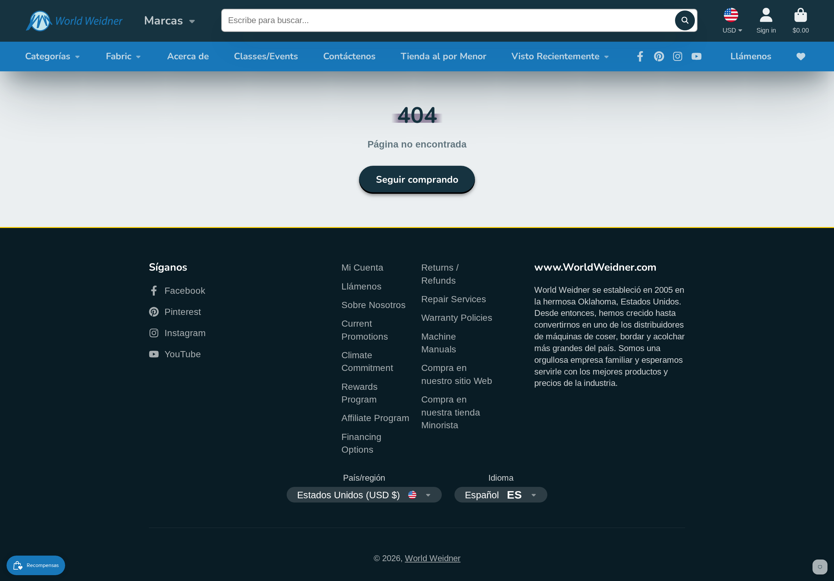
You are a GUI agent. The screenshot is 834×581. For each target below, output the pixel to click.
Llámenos (750, 56)
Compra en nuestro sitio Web (456, 374)
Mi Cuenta (362, 267)
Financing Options (361, 443)
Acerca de (188, 56)
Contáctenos (349, 56)
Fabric (118, 56)
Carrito (801, 21)
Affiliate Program (375, 418)
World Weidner (433, 558)
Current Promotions (364, 330)
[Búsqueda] (685, 20)
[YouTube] (696, 56)
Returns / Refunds (440, 273)
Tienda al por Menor (443, 56)
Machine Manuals (438, 343)
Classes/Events (266, 56)
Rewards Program (359, 393)
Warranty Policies (456, 318)
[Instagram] (677, 56)
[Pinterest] (659, 56)
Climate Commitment (367, 361)
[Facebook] (640, 56)
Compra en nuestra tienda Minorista (450, 412)
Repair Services (453, 299)
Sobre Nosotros (373, 305)
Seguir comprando (417, 179)
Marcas (163, 21)
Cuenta (766, 21)
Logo (74, 21)
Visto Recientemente (555, 56)
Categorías (47, 56)
